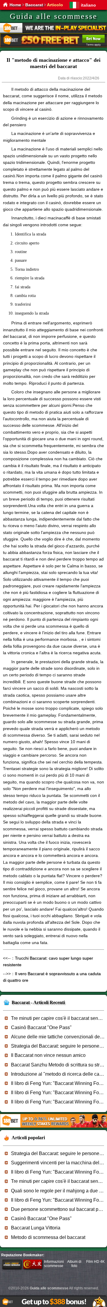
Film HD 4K (95, 1262)
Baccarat (34, 4)
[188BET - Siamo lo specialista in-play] (53, 31)
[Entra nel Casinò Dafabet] (32, 1268)
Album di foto (74, 1264)
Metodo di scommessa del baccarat (48, 1237)
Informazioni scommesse (54, 1264)
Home (15, 4)
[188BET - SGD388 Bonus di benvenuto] (53, 1126)
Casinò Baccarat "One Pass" (41, 1027)
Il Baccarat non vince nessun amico (48, 1055)
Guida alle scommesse (53, 16)
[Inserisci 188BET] (11, 1268)
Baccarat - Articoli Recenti (38, 1002)
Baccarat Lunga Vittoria (35, 1227)
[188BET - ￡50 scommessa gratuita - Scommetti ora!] (53, 46)
